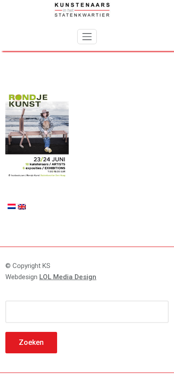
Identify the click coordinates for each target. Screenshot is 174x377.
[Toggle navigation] (87, 36)
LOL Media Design (67, 277)
